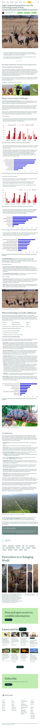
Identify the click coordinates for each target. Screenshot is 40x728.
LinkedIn (32, 701)
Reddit (31, 710)
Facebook (32, 707)
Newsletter (8, 684)
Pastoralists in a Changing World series (31, 594)
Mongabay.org (23, 704)
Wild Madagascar (24, 701)
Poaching (34, 547)
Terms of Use (13, 710)
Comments (20, 12)
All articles (22, 628)
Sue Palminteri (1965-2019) (10, 12)
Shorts (24, 2)
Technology (10, 549)
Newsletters (13, 707)
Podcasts (12, 2)
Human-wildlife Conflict (10, 547)
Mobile (23, 547)
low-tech (18, 547)
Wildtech (20, 549)
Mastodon (32, 713)
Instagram (32, 702)
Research (4, 549)
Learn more (8, 619)
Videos (7, 2)
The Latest (4, 710)
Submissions (13, 708)
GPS (3, 547)
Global (10, 13)
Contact (12, 702)
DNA (26, 545)
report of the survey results (12, 517)
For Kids (22, 702)
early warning (31, 545)
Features (3, 2)
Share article (27, 12)
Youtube (31, 704)
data (23, 545)
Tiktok (31, 708)
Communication (11, 545)
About (12, 701)
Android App (32, 715)
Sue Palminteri (8, 540)
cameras (4, 545)
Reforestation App (24, 705)
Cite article (34, 12)
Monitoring (28, 547)
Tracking (15, 549)
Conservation (18, 545)
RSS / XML (32, 718)
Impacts (12, 705)
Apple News (32, 716)
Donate (29, 2)
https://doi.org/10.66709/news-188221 (9, 533)
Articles (20, 2)
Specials (16, 2)
